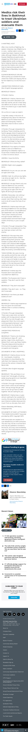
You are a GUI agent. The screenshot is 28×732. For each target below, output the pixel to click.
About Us (5, 628)
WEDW (12, 622)
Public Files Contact (7, 625)
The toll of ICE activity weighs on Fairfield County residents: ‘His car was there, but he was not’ (15, 548)
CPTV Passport (7, 678)
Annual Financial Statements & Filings (13, 691)
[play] (2, 730)
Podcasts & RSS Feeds (9, 665)
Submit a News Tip (8, 659)
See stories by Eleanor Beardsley (16, 502)
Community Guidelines (9, 675)
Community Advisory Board (10, 643)
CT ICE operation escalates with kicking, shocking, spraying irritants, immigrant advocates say (14, 538)
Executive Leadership (8, 634)
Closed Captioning (7, 697)
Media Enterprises (7, 647)
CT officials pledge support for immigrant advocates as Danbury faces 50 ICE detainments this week (15, 566)
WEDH (4, 622)
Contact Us (6, 653)
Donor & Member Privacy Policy (11, 685)
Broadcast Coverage (8, 694)
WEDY (15, 622)
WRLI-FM (18, 624)
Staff (4, 637)
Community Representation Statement (13, 671)
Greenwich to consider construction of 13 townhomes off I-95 (15, 575)
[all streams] (26, 730)
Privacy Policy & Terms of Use (10, 688)
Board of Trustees (7, 640)
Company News (7, 631)
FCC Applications (7, 700)
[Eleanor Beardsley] (4, 494)
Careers (5, 650)
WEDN (8, 622)
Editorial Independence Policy (11, 707)
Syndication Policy (7, 703)
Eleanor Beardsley (7, 28)
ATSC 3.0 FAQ (15, 625)
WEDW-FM (5, 624)
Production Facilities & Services (11, 710)
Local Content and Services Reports (12, 713)
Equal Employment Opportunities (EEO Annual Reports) (13, 681)
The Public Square (7, 716)
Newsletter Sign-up (8, 662)
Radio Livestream (7, 668)
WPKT (13, 624)
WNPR (10, 624)
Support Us (6, 656)
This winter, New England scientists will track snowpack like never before (15, 557)
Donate (23, 4)
